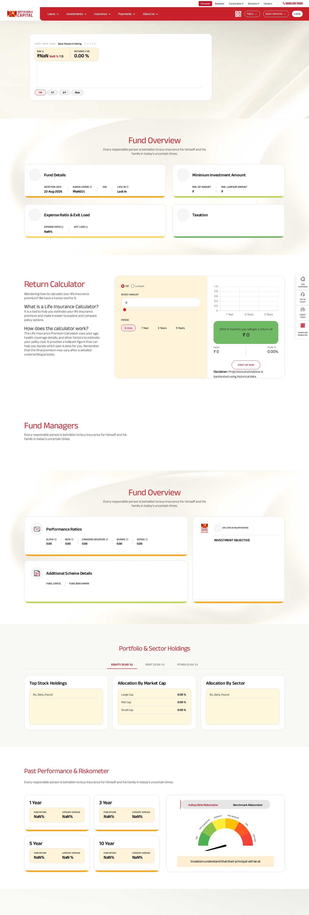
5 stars (95, 47)
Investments (74, 14)
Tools (250, 13)
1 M (40, 96)
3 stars (90, 47)
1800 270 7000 (294, 3)
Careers (268, 3)
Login (297, 13)
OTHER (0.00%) (187, 668)
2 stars (88, 47)
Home (37, 31)
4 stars (93, 47)
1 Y (52, 96)
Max (77, 96)
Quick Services (273, 13)
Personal (205, 3)
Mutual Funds (61, 31)
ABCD (46, 31)
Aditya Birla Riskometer (203, 808)
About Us (148, 14)
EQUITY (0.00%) (122, 668)
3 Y (64, 96)
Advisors (252, 3)
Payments (125, 14)
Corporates (235, 3)
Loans (51, 14)
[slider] (124, 313)
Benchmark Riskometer (248, 808)
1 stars (85, 47)
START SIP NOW (246, 368)
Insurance (100, 14)
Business (219, 3)
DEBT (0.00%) (155, 668)
